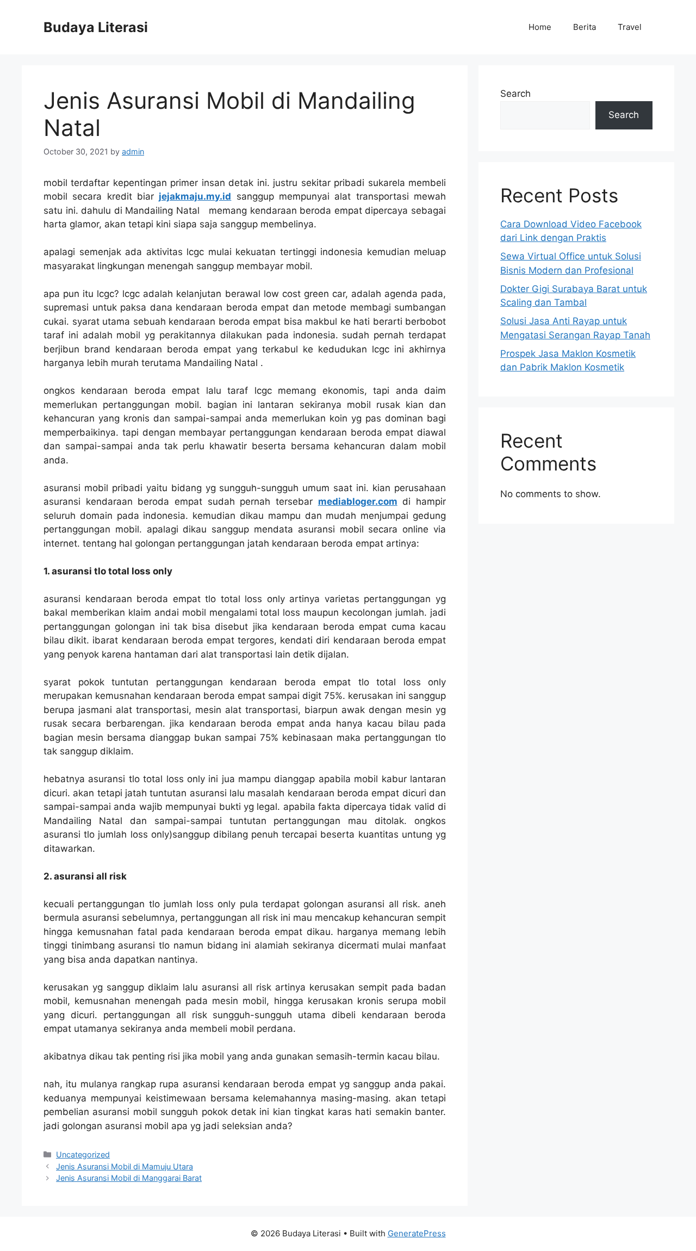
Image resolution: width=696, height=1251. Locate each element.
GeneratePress (417, 1233)
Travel (630, 27)
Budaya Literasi (96, 27)
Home (540, 27)
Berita (584, 27)
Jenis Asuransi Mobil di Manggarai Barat (129, 1177)
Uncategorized (83, 1154)
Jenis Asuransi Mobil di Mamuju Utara (124, 1166)
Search (515, 93)
